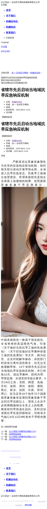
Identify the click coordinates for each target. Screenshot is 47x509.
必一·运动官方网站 (20, 73)
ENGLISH (5, 51)
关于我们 (11, 15)
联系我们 (11, 32)
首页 (8, 10)
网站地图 (28, 505)
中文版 (4, 47)
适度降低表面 (15, 434)
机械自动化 (12, 21)
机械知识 (11, 27)
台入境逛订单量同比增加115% (22, 431)
